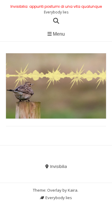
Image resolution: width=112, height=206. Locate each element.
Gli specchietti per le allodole (56, 76)
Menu (58, 34)
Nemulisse (71, 85)
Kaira (72, 190)
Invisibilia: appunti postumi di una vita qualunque (56, 6)
